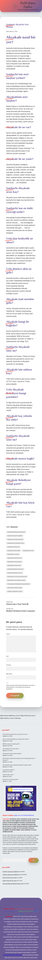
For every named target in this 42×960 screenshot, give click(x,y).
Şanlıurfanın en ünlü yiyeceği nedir (17, 576)
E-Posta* (8, 665)
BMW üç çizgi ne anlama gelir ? (11, 744)
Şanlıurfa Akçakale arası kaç (15, 569)
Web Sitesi (9, 674)
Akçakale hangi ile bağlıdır (14, 535)
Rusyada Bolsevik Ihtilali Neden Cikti (13, 883)
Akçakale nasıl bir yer (13, 547)
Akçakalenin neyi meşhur (14, 561)
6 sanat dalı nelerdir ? (9, 770)
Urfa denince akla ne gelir (14, 587)
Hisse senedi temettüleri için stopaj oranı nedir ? (16, 739)
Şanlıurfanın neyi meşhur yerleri (16, 580)
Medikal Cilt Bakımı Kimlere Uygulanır (20, 611)
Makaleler (14, 527)
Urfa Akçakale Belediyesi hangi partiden (18, 584)
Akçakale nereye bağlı (13, 550)
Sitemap (18, 718)
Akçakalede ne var (28, 550)
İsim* (7, 656)
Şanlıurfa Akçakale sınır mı (14, 573)
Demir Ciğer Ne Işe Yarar (10, 877)
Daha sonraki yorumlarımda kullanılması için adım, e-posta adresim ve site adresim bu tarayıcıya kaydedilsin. (21, 687)
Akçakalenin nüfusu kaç (14, 565)
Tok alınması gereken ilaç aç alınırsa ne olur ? (15, 734)
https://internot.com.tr (27, 715)
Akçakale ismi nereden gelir (15, 539)
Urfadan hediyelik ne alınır (14, 591)
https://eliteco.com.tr (7, 718)
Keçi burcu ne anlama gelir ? (11, 779)
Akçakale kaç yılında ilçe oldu (15, 543)
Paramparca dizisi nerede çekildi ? (12, 753)
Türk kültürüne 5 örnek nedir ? (11, 748)
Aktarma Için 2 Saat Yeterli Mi (17, 604)
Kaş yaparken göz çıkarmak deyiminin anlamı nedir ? (17, 765)
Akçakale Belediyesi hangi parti (16, 532)
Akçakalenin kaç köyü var (14, 558)
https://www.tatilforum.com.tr (10, 715)
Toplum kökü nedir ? (8, 774)
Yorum (8, 634)
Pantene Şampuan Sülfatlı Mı (11, 871)
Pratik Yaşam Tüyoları (27, 5)
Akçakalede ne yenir (13, 554)
